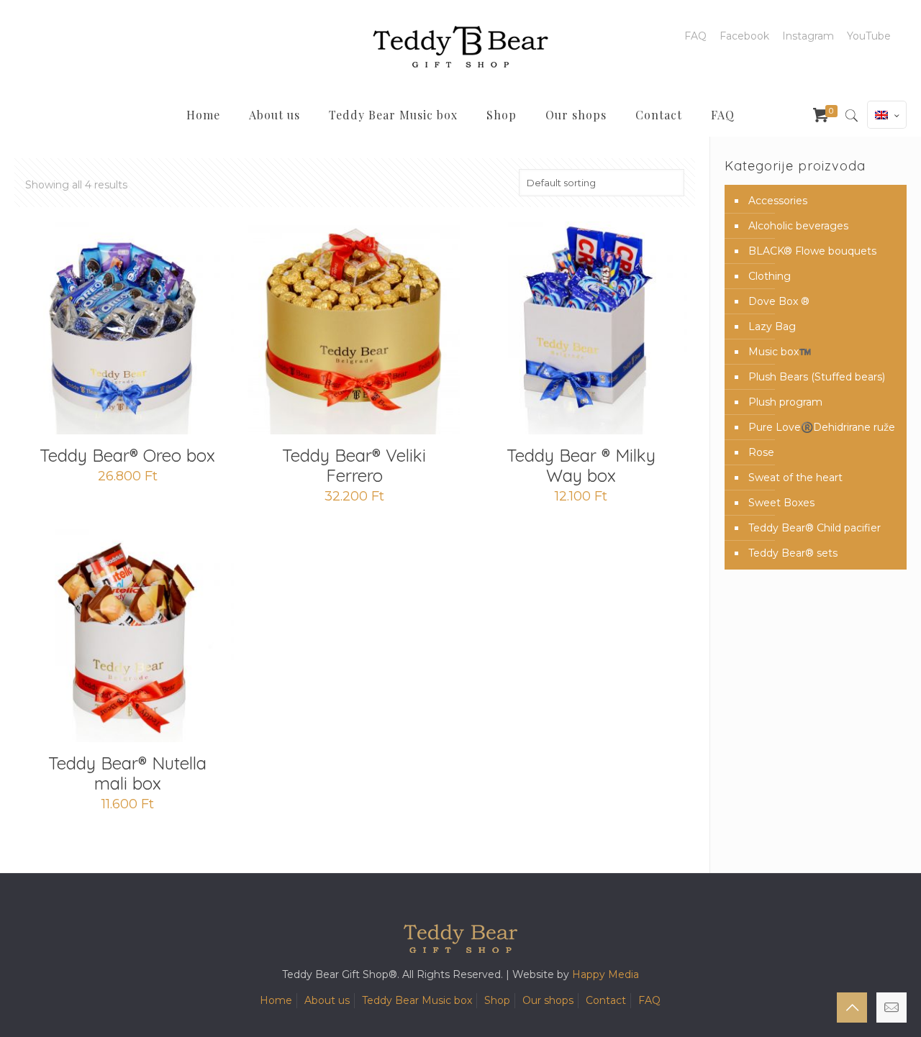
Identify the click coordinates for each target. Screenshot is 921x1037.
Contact (606, 1000)
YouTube (869, 36)
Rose (761, 452)
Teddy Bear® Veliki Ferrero (354, 465)
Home (276, 1000)
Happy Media (605, 974)
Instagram (808, 36)
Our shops (547, 1000)
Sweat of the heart (795, 477)
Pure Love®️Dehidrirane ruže (821, 427)
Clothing (769, 276)
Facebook (744, 36)
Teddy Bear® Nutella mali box (127, 773)
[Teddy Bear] (460, 46)
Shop (497, 1000)
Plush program (785, 402)
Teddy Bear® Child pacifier (814, 527)
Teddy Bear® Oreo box (127, 455)
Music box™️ (779, 351)
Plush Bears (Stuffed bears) (816, 376)
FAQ (695, 36)
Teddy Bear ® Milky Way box (581, 465)
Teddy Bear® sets (793, 553)
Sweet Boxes (781, 502)
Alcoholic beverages (798, 225)
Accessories (777, 200)
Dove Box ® (778, 301)
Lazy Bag (772, 326)
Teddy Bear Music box (417, 1000)
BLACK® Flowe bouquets (812, 251)
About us (327, 1000)
